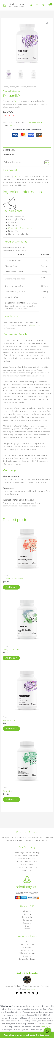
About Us (27, 911)
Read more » (46, 1027)
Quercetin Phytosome (20, 228)
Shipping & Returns (27, 953)
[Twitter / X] (29, 993)
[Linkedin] (25, 993)
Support (27, 929)
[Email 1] (33, 993)
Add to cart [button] (11, 587)
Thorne (12, 87)
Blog (27, 941)
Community (27, 917)
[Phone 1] (37, 993)
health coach (36, 325)
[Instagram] (21, 993)
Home (5, 87)
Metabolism (21, 87)
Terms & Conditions (27, 959)
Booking (27, 914)
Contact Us (27, 920)
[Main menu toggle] (37, 5)
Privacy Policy (27, 950)
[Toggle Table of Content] (45, 162)
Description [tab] (9, 150)
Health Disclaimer (27, 944)
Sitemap (27, 956)
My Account (27, 947)
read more (30, 989)
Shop (27, 926)
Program (27, 923)
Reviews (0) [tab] (8, 155)
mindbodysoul (16, 4)
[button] (43, 5)
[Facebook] (17, 993)
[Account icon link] (31, 5)
